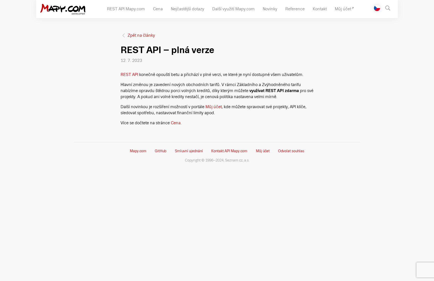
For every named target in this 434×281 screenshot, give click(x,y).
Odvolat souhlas (291, 151)
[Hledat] (390, 7)
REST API (129, 74)
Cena (176, 123)
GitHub (160, 151)
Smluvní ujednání (189, 151)
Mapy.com (138, 151)
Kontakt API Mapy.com (229, 151)
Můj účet (213, 106)
